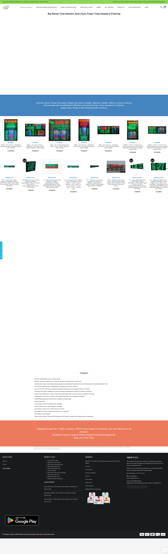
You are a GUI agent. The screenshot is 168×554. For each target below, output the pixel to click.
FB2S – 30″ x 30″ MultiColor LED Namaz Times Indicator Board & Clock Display (59, 146)
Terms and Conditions (90, 473)
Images (99, 7)
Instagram (138, 486)
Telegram (145, 486)
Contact (4, 464)
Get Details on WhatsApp (1, 250)
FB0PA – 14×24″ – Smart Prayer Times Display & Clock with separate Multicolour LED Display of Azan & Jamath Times (132, 147)
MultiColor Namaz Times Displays (46, 7)
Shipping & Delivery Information (93, 489)
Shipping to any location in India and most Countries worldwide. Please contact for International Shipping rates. (139, 1)
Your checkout (88, 469)
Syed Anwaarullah (30, 534)
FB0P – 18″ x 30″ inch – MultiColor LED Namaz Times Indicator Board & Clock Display (10, 146)
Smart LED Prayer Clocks (68, 7)
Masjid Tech (9, 177)
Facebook (128, 486)
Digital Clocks (137, 177)
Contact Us (120, 7)
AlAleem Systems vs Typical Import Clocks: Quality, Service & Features (61, 499)
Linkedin (142, 486)
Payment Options (89, 485)
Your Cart (87, 466)
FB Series (11, 142)
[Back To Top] (162, 548)
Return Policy (88, 482)
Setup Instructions (134, 7)
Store (146, 7)
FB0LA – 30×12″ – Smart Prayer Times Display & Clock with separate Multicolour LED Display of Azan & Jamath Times (157, 147)
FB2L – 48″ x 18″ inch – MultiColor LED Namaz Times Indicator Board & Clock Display (108, 146)
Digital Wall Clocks (86, 7)
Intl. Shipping (109, 7)
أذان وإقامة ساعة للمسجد (26, 7)
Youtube (135, 486)
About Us (5, 461)
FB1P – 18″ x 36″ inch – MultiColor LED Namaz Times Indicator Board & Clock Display (84, 146)
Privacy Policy (88, 479)
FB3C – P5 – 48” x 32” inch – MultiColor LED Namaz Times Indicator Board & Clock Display (35, 146)
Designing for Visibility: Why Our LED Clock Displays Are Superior (60, 493)
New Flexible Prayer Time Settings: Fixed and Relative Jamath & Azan (60, 486)
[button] (132, 476)
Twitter (131, 486)
